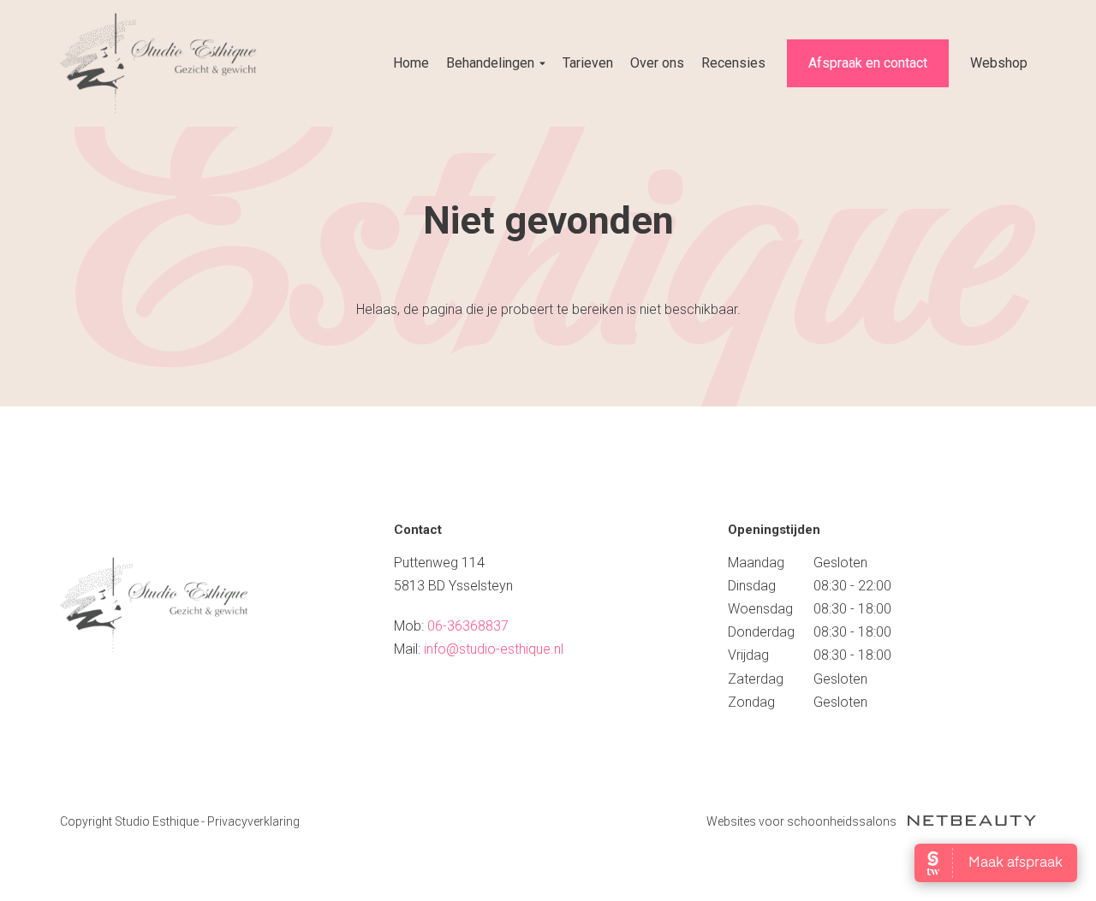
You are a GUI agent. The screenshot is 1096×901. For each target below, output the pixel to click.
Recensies (733, 63)
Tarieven (588, 63)
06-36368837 (468, 626)
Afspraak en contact (867, 63)
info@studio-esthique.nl (493, 649)
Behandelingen (490, 63)
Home (411, 63)
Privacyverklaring (253, 821)
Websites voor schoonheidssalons (802, 821)
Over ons (657, 63)
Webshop (999, 63)
